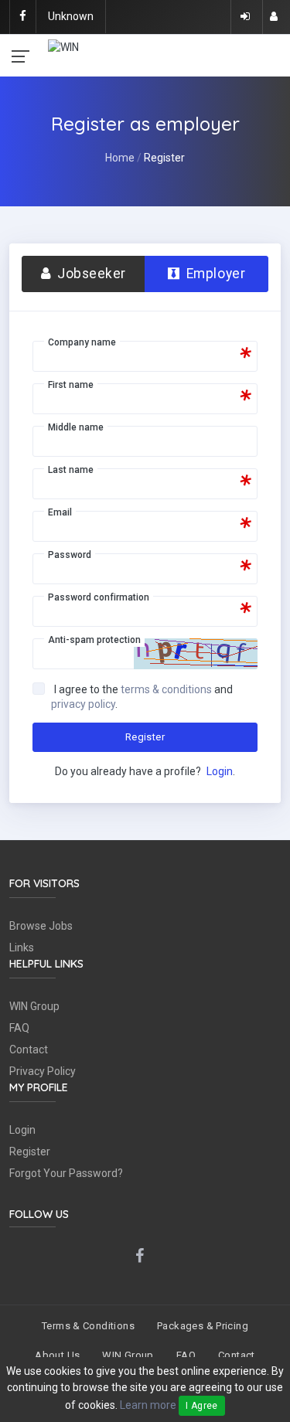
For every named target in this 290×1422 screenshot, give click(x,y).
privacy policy (83, 704)
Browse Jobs (41, 926)
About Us (57, 1355)
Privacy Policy (42, 1071)
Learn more (148, 1405)
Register (145, 737)
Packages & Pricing (202, 1326)
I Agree (202, 1405)
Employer (214, 273)
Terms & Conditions (88, 1326)
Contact (28, 1049)
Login (219, 771)
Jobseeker (90, 273)
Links (21, 947)
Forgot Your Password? (66, 1173)
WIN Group (34, 1006)
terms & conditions (166, 689)
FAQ (19, 1028)
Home (120, 157)
